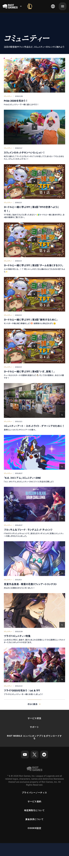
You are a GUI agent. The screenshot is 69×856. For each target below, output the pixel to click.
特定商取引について (34, 810)
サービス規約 (34, 801)
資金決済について (34, 819)
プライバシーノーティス (34, 792)
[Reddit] (44, 754)
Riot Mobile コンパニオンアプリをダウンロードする (34, 737)
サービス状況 (34, 718)
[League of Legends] (29, 6)
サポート (34, 727)
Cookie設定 (34, 828)
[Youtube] (25, 754)
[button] (34, 82)
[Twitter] (34, 754)
